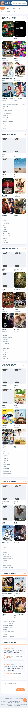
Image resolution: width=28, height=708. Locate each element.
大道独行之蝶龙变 (7, 565)
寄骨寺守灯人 (6, 352)
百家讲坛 (5, 451)
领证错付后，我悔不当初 (8, 625)
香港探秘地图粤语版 (7, 110)
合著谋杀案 (5, 339)
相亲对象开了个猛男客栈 (8, 636)
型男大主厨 (5, 106)
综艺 (20, 8)
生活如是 (5, 227)
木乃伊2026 (5, 229)
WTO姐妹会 (5, 458)
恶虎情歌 (5, 335)
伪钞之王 (5, 225)
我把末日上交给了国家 (8, 567)
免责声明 (21, 698)
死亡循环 (5, 240)
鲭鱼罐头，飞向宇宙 (7, 337)
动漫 (2, 12)
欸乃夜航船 (5, 242)
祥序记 (4, 356)
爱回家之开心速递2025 (8, 121)
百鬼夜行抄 (5, 117)
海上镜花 (5, 634)
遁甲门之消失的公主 (7, 221)
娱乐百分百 (5, 108)
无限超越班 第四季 (7, 473)
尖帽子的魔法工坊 (7, 556)
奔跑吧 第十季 (6, 468)
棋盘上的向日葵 (6, 233)
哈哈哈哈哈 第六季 (7, 471)
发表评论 (20, 689)
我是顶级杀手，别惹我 (8, 627)
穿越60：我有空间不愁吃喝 (9, 621)
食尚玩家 (5, 462)
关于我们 (16, 698)
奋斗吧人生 (5, 475)
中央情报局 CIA (6, 341)
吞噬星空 (5, 560)
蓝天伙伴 (5, 119)
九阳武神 (5, 548)
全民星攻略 (5, 460)
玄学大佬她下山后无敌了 (8, 623)
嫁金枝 (4, 350)
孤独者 (4, 128)
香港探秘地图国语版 (7, 113)
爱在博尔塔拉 (6, 348)
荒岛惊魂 (5, 238)
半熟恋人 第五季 (6, 464)
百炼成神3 (5, 563)
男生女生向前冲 (6, 453)
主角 (4, 123)
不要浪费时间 (6, 223)
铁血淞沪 (5, 126)
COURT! (4, 346)
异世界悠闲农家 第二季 (8, 558)
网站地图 (7, 698)
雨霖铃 (4, 354)
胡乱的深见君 (6, 554)
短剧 (15, 12)
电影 (8, 8)
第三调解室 (5, 456)
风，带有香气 (6, 343)
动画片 (8, 12)
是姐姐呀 (5, 466)
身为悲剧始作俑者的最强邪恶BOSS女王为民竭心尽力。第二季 (14, 104)
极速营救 (5, 231)
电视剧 (14, 8)
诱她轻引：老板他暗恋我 (8, 631)
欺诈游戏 (5, 552)
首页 (2, 8)
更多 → (24, 17)
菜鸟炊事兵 (5, 115)
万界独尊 (5, 550)
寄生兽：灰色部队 (7, 236)
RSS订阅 (11, 698)
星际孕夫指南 (6, 358)
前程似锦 (5, 629)
